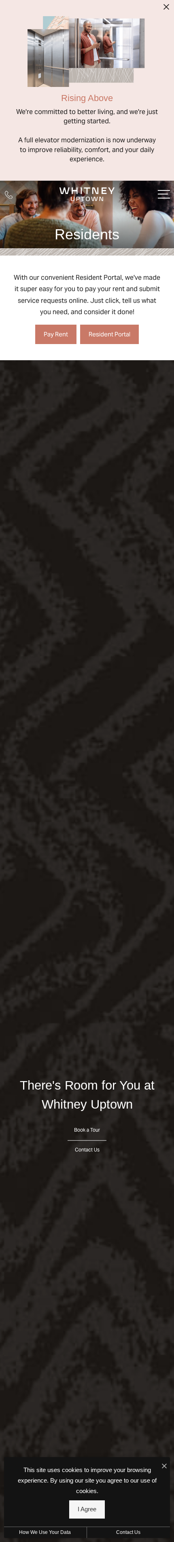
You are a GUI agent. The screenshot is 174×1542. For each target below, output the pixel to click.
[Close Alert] (166, 9)
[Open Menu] (164, 194)
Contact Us (128, 1532)
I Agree (87, 1509)
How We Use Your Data (45, 1532)
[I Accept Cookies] (164, 1466)
